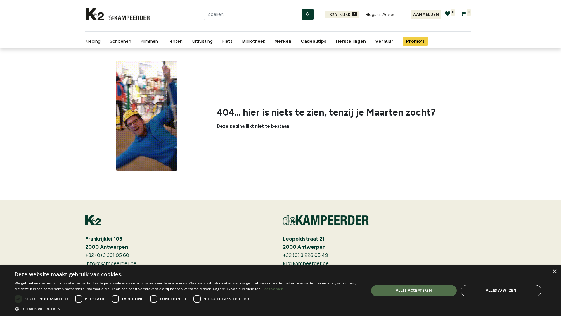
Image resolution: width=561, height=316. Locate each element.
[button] (187, 309)
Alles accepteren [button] (414, 290)
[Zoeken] (308, 14)
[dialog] (280, 290)
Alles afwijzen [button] (501, 290)
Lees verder (272, 288)
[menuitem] (284, 41)
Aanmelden (426, 14)
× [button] (554, 271)
